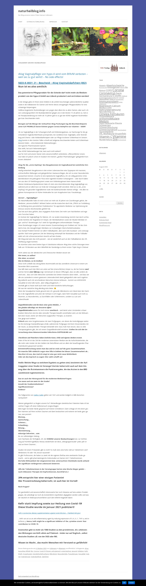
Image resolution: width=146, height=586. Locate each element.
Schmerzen (105, 125)
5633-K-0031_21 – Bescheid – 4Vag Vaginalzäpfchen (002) (52, 82)
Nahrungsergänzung (110, 109)
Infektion (81, 551)
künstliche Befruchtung (41, 554)
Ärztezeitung (122, 140)
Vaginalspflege (36, 557)
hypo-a (112, 99)
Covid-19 (43, 551)
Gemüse (121, 97)
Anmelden (102, 217)
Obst (113, 112)
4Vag (20, 140)
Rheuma (118, 123)
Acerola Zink (103, 87)
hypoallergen (120, 99)
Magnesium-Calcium (109, 105)
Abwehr (102, 85)
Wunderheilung (105, 139)
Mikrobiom (53, 554)
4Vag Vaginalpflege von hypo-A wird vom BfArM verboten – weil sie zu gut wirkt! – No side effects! (53, 75)
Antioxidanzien (113, 87)
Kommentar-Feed (105, 223)
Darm (119, 93)
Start (20, 22)
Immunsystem (109, 101)
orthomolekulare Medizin (109, 120)
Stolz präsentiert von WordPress (28, 576)
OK (124, 583)
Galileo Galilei (39, 395)
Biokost (102, 90)
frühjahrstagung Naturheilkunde (109, 97)
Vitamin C (105, 136)
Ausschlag (21, 551)
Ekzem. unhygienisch (53, 551)
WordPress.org (104, 225)
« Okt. (101, 189)
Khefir (20, 554)
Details (131, 583)
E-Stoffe (117, 95)
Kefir (86, 551)
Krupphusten (27, 554)
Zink (115, 139)
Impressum (53, 22)
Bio (32, 551)
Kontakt (65, 22)
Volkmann (53, 548)
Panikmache (109, 123)
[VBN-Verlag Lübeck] (113, 72)
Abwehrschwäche (115, 85)
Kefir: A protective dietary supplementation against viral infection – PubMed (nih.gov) (49, 513)
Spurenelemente (106, 131)
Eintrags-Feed (104, 220)
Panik (101, 123)
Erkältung (124, 96)
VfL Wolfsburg (106, 133)
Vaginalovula (25, 557)
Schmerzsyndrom (108, 129)
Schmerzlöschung (108, 127)
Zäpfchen (45, 557)
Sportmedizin (122, 130)
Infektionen (102, 104)
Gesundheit (104, 99)
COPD (109, 90)
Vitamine (119, 136)
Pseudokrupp (73, 554)
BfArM (28, 551)
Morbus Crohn (105, 107)
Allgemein (62, 548)
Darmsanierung (105, 96)
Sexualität (81, 554)
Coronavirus (107, 93)
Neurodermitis (63, 554)
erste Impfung (66, 551)
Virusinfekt (120, 133)
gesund (74, 551)
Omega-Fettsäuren (111, 114)
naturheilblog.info (31, 11)
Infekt (121, 102)
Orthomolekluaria (106, 116)
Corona (36, 551)
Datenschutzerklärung (35, 22)
